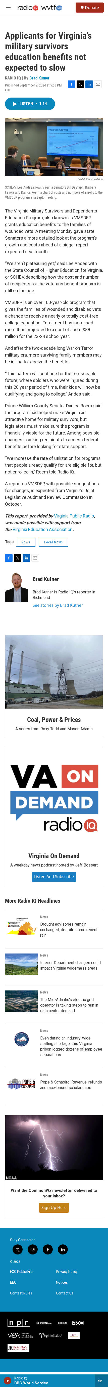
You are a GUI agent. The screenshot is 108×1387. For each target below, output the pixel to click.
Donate (92, 7)
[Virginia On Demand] (54, 796)
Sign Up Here (54, 1207)
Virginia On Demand (54, 856)
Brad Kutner (39, 77)
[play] (8, 1380)
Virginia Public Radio (74, 515)
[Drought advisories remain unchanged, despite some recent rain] (21, 926)
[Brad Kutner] (16, 587)
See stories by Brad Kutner (58, 605)
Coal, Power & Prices (54, 719)
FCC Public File (21, 1272)
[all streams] (101, 1380)
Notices (62, 1282)
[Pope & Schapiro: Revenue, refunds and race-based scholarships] (21, 1084)
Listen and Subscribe (54, 876)
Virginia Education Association (43, 529)
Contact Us (64, 1293)
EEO (13, 1282)
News (25, 542)
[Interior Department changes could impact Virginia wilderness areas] (21, 964)
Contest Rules (21, 1293)
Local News (53, 542)
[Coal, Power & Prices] (54, 672)
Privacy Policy (67, 1272)
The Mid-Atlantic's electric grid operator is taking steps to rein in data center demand (69, 1005)
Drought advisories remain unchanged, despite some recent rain (68, 930)
